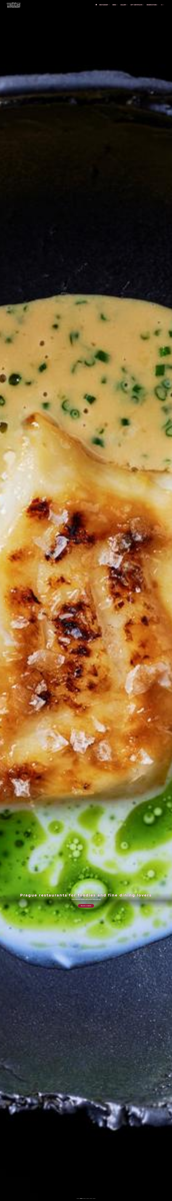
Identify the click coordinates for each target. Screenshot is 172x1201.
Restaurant (103, 4)
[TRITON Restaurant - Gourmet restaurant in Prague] (14, 5)
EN (162, 4)
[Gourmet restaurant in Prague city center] (96, 5)
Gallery (123, 4)
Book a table (86, 906)
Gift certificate (136, 4)
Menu (114, 4)
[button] (4, 600)
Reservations (152, 4)
